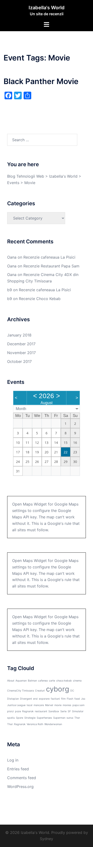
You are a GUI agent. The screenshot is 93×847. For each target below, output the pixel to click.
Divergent (26, 698)
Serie (63, 711)
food (77, 698)
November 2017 (21, 352)
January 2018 (19, 335)
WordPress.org (20, 786)
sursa (70, 717)
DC (72, 690)
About (10, 680)
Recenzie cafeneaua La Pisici (49, 257)
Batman (32, 680)
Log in (12, 760)
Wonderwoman (53, 724)
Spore (19, 717)
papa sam (78, 705)
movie (58, 705)
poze (18, 711)
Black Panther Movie (41, 81)
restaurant (41, 711)
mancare (39, 705)
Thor (77, 717)
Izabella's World (47, 7)
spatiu (11, 717)
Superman (59, 717)
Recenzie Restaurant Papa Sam (51, 266)
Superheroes (44, 717)
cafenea (43, 680)
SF (69, 711)
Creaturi (40, 690)
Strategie (30, 717)
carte (52, 680)
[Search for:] (42, 140)
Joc (83, 698)
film (63, 698)
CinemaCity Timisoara (20, 690)
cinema (77, 680)
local (29, 705)
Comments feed (21, 777)
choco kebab (64, 680)
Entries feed (18, 769)
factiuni (55, 698)
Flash (70, 698)
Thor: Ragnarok (16, 724)
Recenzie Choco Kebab (40, 298)
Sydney (46, 838)
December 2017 (21, 343)
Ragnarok (28, 711)
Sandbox (53, 711)
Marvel (49, 705)
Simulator (77, 711)
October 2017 (19, 361)
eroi (35, 698)
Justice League (16, 705)
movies (67, 705)
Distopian (13, 698)
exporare (44, 698)
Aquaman (21, 680)
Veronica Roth (35, 724)
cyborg (57, 689)
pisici (10, 711)
